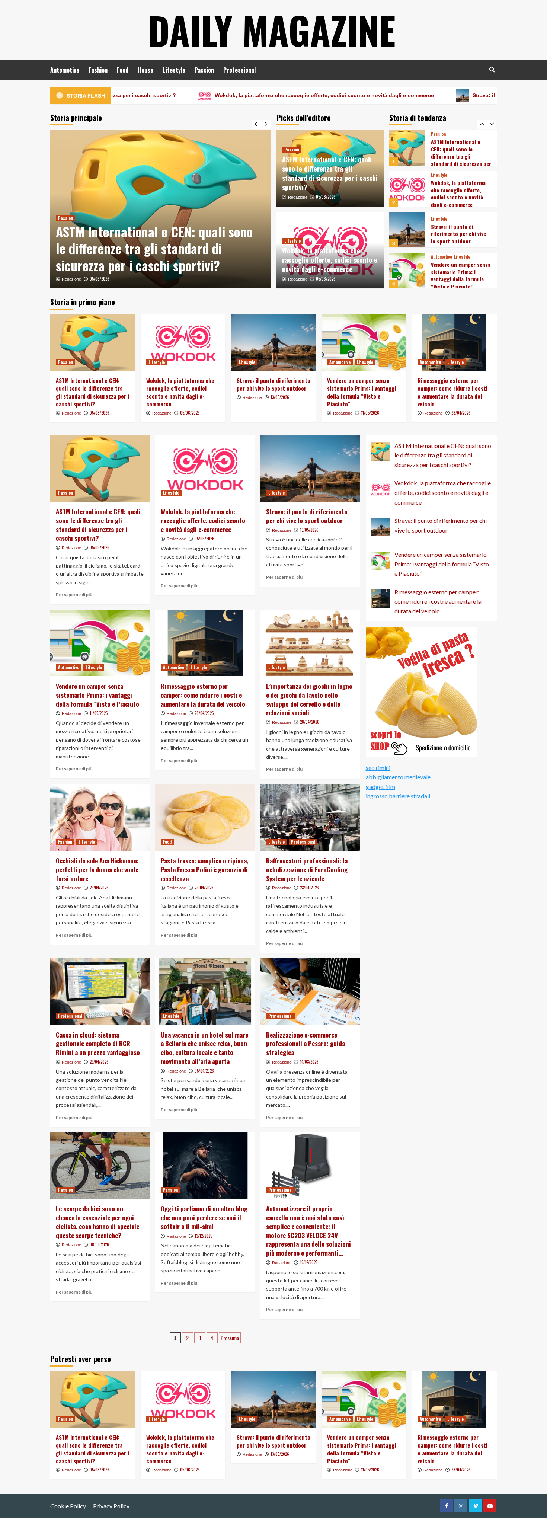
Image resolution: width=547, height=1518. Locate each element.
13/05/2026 (280, 397)
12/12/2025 (308, 1262)
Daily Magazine (272, 29)
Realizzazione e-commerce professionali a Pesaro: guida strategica (305, 1043)
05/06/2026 (326, 279)
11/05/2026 (370, 413)
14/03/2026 (309, 1062)
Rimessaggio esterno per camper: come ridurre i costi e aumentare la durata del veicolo (460, 275)
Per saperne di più (74, 594)
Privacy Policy (111, 1505)
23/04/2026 (99, 888)
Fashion (98, 69)
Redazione (71, 279)
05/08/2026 (99, 279)
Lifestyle (174, 69)
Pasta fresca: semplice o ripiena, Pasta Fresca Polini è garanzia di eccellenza (204, 869)
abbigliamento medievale (398, 776)
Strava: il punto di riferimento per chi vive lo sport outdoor (461, 95)
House (145, 69)
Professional (239, 69)
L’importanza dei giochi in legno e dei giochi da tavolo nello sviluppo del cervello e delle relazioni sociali (309, 699)
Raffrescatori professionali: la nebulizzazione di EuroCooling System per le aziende (307, 869)
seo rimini (378, 767)
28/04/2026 (461, 413)
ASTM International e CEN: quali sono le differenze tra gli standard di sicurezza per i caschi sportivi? (154, 248)
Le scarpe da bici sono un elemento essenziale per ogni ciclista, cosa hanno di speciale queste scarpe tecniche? (97, 1222)
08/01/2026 (99, 1244)
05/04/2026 (204, 1071)
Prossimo (230, 1338)
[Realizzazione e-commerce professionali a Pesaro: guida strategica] (310, 991)
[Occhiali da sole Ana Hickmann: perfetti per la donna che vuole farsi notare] (100, 817)
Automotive (64, 69)
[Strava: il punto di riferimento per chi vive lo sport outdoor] (407, 189)
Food (122, 69)
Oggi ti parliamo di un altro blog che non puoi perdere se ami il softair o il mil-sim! (204, 1217)
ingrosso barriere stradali (398, 795)
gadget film (380, 786)
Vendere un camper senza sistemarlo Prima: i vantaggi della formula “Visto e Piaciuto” (460, 234)
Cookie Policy (68, 1505)
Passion (204, 69)
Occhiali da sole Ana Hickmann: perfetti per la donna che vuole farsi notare (97, 869)
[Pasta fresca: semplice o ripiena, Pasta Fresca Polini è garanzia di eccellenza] (205, 817)
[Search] (492, 69)
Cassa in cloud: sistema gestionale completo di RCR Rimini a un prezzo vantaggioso (98, 1043)
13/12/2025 (203, 1236)
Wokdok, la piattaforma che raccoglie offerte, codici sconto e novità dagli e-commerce (238, 95)
